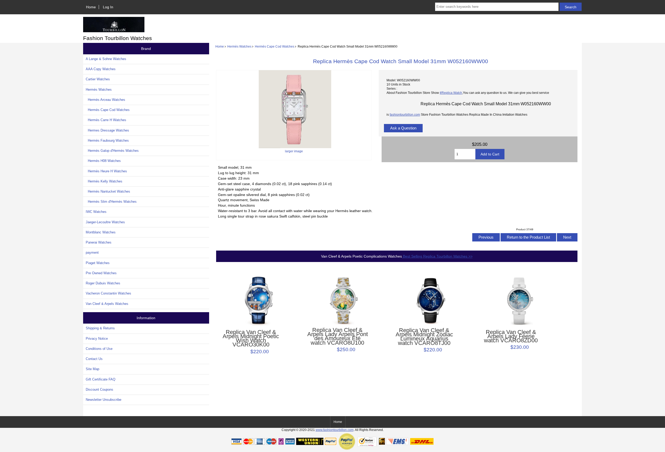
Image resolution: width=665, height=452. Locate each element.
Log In (108, 7)
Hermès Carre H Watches (106, 120)
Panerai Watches (98, 242)
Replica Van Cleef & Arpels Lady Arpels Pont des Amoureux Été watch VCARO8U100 (337, 336)
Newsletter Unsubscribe (103, 400)
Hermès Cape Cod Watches (274, 46)
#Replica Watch (451, 92)
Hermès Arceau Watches (105, 100)
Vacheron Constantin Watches (108, 293)
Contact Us (94, 359)
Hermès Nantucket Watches (108, 191)
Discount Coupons (99, 389)
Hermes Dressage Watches (107, 130)
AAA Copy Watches (101, 69)
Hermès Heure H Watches (106, 171)
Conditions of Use (99, 349)
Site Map (92, 369)
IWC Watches (96, 212)
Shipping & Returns (100, 328)
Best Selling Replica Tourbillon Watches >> (437, 256)
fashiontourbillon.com (405, 114)
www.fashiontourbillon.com (335, 429)
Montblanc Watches (101, 232)
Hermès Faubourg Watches (107, 140)
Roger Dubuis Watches (103, 283)
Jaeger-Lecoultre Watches (105, 222)
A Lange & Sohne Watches (106, 59)
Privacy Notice (97, 338)
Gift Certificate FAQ (100, 379)
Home (91, 7)
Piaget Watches (98, 263)
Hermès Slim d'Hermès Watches (111, 202)
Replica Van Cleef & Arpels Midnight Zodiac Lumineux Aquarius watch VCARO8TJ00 (424, 336)
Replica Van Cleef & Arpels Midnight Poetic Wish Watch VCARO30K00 (251, 338)
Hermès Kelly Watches (104, 181)
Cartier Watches (98, 79)
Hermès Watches (239, 46)
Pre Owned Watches (101, 273)
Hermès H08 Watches (103, 161)
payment (92, 252)
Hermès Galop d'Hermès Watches (112, 151)
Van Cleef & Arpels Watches (107, 304)
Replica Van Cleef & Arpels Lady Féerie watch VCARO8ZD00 (511, 336)
